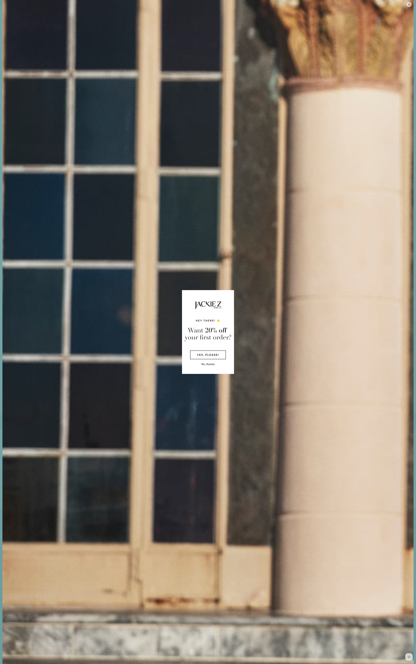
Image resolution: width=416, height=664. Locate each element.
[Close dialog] (409, 4)
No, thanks (208, 364)
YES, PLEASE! (208, 355)
